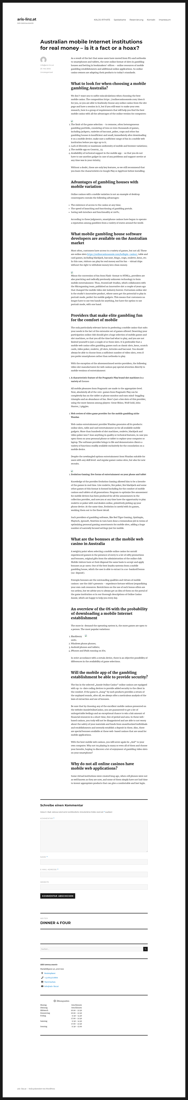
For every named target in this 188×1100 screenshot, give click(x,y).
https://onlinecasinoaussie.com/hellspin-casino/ (112, 254)
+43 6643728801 (51, 978)
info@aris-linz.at (47, 65)
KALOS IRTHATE (102, 20)
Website (44, 882)
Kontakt (151, 20)
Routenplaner (50, 973)
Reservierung (136, 20)
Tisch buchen (50, 982)
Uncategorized (46, 72)
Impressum (165, 20)
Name (44, 857)
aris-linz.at (26, 19)
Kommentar (47, 818)
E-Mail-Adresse (49, 869)
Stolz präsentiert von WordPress (42, 1089)
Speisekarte (120, 20)
